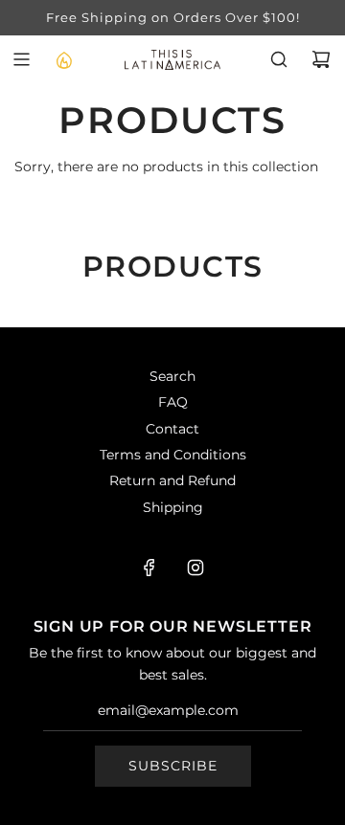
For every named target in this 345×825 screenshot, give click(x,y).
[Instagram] (195, 567)
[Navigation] (21, 59)
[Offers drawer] (63, 59)
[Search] (279, 59)
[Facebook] (149, 567)
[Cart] (321, 59)
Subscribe (173, 765)
